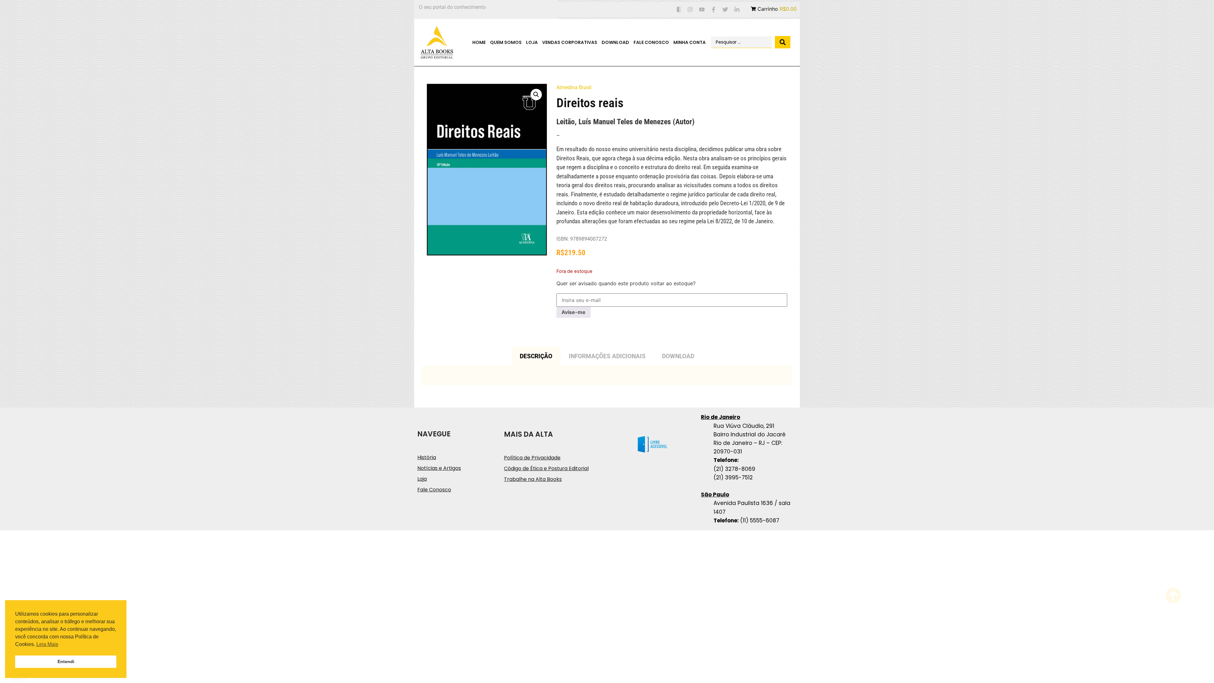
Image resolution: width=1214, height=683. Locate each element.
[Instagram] (690, 9)
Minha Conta (689, 42)
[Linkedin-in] (736, 9)
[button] (536, 94)
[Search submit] (782, 42)
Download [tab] (678, 356)
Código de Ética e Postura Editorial (546, 468)
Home (479, 42)
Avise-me (573, 312)
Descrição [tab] (536, 356)
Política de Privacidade (532, 457)
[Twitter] (725, 9)
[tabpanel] (607, 375)
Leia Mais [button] (47, 644)
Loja (532, 42)
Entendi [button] (66, 661)
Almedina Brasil (574, 87)
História (426, 457)
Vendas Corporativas (569, 42)
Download (615, 42)
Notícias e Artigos (439, 468)
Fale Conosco (651, 42)
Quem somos (506, 42)
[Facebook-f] (713, 9)
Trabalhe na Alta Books (533, 479)
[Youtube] (702, 9)
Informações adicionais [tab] (607, 356)
